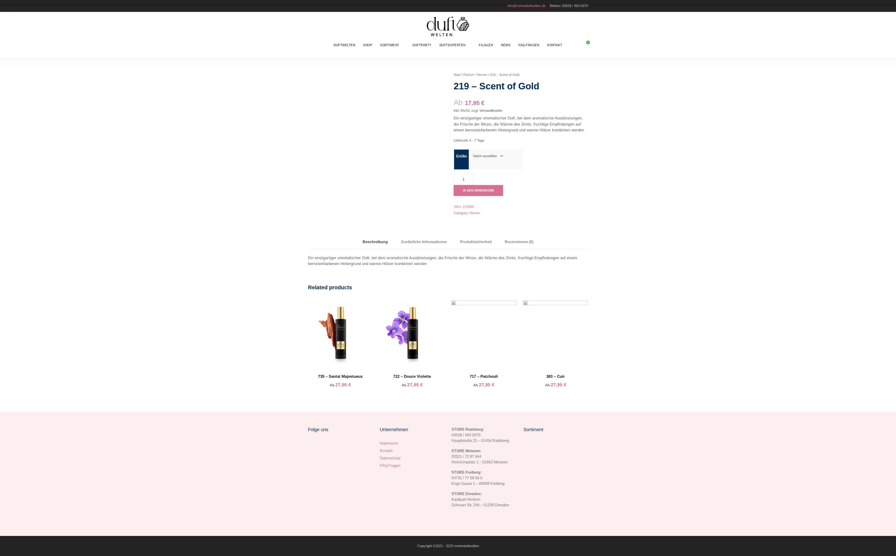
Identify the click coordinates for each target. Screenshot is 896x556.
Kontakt (554, 45)
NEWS (506, 45)
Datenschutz (390, 458)
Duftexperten (453, 45)
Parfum (468, 75)
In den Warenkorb (478, 190)
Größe (461, 156)
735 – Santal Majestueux (340, 376)
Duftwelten (344, 45)
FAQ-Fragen (528, 45)
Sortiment (389, 45)
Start (457, 75)
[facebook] (888, 267)
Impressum (389, 443)
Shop (367, 45)
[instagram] (888, 258)
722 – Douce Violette (412, 376)
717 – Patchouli (484, 376)
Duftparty (422, 45)
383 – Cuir (555, 376)
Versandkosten (491, 110)
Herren (482, 75)
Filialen (486, 45)
